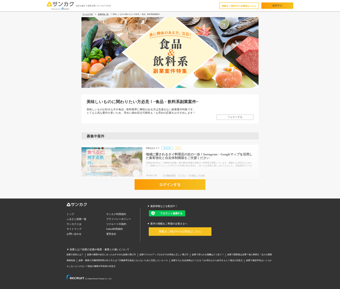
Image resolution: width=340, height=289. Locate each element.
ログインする (170, 184)
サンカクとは (74, 224)
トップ (70, 214)
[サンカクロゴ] (103, 205)
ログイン (277, 5)
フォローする (235, 117)
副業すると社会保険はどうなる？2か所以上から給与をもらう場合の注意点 (207, 260)
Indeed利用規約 (114, 229)
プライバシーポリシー (118, 219)
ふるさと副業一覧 (76, 219)
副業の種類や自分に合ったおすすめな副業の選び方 (111, 254)
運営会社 (111, 234)
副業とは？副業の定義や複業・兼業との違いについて (99, 249)
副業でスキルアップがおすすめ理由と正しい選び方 (164, 254)
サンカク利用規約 (116, 214)
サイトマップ (74, 229)
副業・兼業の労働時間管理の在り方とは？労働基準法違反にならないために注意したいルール (123, 260)
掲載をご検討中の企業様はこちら (239, 6)
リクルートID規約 (116, 224)
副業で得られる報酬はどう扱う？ (208, 254)
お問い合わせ (74, 234)
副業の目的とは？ (75, 254)
